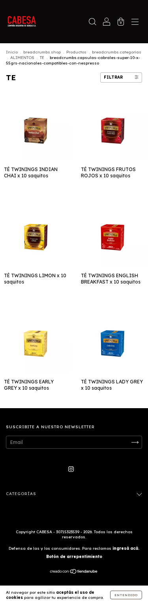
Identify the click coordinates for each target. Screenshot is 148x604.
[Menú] (135, 23)
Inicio (12, 52)
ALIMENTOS (22, 57)
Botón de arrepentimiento (74, 556)
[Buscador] (92, 23)
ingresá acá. (125, 548)
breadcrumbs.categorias (116, 52)
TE (42, 57)
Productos (76, 52)
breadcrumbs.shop (42, 52)
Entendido (126, 595)
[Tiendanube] (74, 572)
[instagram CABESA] (71, 469)
